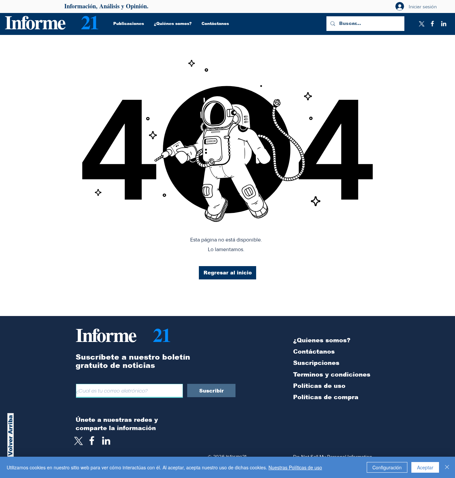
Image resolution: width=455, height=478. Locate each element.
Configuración (387, 467)
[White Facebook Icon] (92, 440)
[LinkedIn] (443, 23)
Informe (35, 22)
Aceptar (425, 467)
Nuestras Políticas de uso (295, 467)
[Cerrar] (447, 467)
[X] (421, 23)
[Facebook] (432, 23)
